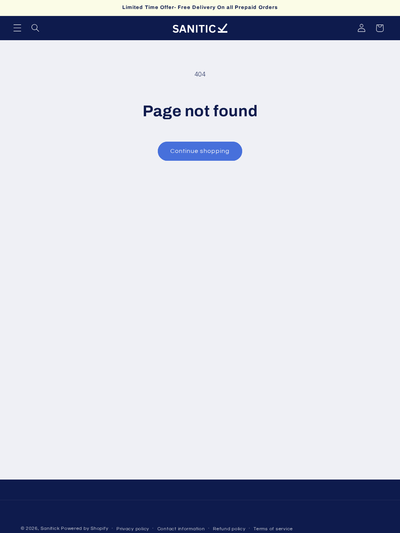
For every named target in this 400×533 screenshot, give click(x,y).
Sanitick (50, 528)
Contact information (181, 529)
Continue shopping (200, 151)
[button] (17, 28)
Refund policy (229, 529)
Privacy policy (132, 529)
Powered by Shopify (84, 528)
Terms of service (273, 529)
